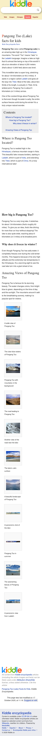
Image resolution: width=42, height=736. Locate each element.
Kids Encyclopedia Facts (11, 44)
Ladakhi (8, 58)
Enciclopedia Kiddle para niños (24, 730)
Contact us (6, 730)
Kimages (20, 17)
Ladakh (24, 78)
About (21, 728)
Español (35, 17)
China (25, 160)
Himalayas (32, 52)
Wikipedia (5, 723)
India (24, 157)
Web (5, 17)
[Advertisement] (21, 26)
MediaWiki (6, 725)
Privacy (28, 728)
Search (38, 10)
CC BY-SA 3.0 (27, 716)
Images (11, 17)
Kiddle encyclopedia (23, 674)
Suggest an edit (30, 700)
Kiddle (4, 728)
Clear (33, 10)
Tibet (14, 81)
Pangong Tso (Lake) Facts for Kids (16, 689)
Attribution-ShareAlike (26, 680)
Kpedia (27, 17)
